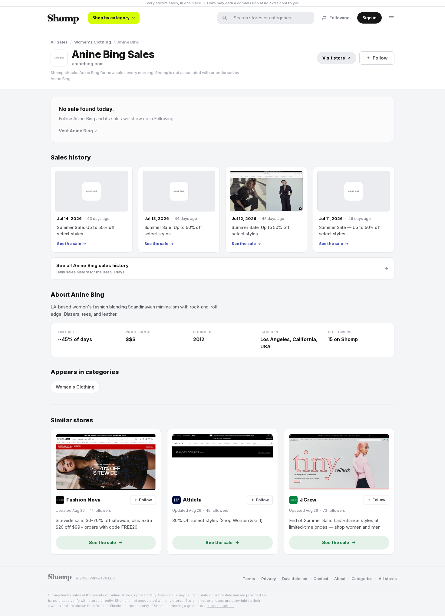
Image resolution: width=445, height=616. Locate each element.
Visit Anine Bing (76, 130)
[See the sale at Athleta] (222, 491)
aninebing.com (88, 63)
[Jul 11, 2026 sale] (353, 209)
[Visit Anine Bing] (59, 58)
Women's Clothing (92, 42)
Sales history (71, 157)
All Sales (59, 42)
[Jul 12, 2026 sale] (266, 209)
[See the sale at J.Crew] (339, 491)
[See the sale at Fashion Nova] (106, 491)
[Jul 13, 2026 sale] (179, 209)
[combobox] (269, 18)
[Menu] (391, 18)
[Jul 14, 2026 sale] (91, 209)
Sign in (369, 17)
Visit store (333, 57)
